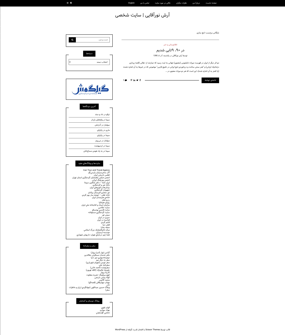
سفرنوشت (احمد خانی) (100, 267)
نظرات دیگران (181, 3)
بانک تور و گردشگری (101, 185)
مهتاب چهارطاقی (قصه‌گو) (99, 282)
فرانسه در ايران (103, 220)
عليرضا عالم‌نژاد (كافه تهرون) (98, 270)
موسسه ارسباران (103, 232)
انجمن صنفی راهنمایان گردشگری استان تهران (91, 177)
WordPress (120, 329)
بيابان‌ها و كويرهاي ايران (100, 187)
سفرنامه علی (104, 265)
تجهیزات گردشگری (102, 190)
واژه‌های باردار (97, 120)
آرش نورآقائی (177, 55)
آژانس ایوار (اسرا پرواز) (100, 252)
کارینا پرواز (105, 272)
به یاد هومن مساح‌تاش (93, 151)
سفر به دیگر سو (103, 260)
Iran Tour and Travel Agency (96, 170)
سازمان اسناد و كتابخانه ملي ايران (95, 205)
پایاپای (100, 130)
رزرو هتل (106, 200)
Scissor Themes (152, 329)
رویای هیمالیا (104, 202)
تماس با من (144, 3)
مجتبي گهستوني (103, 312)
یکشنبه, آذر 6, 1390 (161, 55)
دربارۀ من (196, 3)
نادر (108, 285)
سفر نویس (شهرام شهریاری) (98, 262)
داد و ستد (99, 114)
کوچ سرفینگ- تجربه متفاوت (98, 275)
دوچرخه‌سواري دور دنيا (100, 257)
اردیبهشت (98, 146)
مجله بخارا (105, 227)
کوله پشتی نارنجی (102, 277)
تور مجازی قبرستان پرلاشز (99, 192)
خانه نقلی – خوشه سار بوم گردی (96, 195)
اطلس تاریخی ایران (102, 175)
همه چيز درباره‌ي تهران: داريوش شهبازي (93, 235)
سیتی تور (106, 215)
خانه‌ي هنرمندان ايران (101, 197)
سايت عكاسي (104, 207)
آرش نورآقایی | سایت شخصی (142, 15)
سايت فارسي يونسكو (101, 210)
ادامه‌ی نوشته (210, 80)
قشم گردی (105, 222)
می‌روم (98, 140)
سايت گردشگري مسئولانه (99, 212)
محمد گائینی (104, 280)
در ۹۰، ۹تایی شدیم (170, 50)
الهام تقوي (105, 307)
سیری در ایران (104, 217)
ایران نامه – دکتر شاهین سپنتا (97, 182)
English (131, 3)
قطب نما (106, 225)
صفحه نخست (211, 3)
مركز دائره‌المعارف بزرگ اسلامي (97, 230)
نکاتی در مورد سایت (162, 3)
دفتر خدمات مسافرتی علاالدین (97, 255)
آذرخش (98, 125)
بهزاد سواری (105, 310)
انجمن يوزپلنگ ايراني (101, 180)
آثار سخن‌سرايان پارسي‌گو (99, 172)
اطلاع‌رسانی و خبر (170, 44)
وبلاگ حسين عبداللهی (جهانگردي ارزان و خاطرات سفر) (89, 289)
